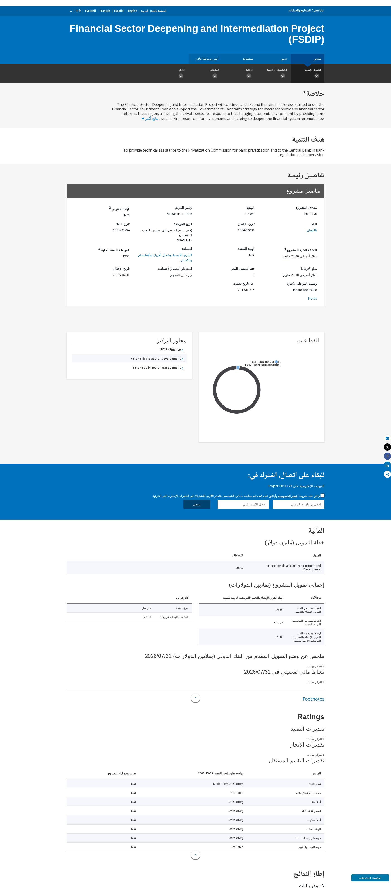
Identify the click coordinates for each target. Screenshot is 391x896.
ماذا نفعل (318, 10)
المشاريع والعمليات (300, 10)
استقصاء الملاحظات (370, 878)
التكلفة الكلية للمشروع (300, 249)
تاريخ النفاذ (123, 224)
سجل (196, 504)
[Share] (387, 456)
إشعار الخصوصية (288, 496)
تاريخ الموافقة (183, 224)
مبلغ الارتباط (309, 268)
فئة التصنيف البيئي (243, 268)
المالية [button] (249, 70)
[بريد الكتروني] (387, 438)
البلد (314, 224)
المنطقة (187, 249)
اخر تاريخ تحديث (244, 283)
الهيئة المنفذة (246, 249)
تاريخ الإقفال (121, 268)
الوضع (251, 207)
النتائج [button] (181, 70)
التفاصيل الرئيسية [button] (277, 70)
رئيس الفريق (183, 207)
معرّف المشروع (306, 207)
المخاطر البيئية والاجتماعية (175, 268)
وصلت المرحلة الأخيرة (302, 283)
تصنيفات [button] (214, 70)
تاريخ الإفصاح (246, 224)
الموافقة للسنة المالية (114, 249)
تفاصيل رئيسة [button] (313, 70)
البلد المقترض (119, 208)
